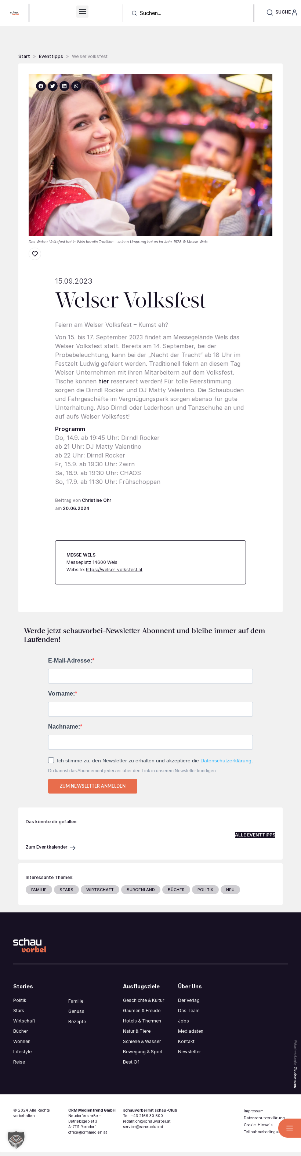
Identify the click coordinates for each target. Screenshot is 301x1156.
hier (104, 381)
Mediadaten (190, 1031)
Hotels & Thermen (142, 1021)
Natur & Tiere (136, 1031)
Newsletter (189, 1051)
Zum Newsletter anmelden (93, 786)
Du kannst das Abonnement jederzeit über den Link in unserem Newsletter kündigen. (132, 771)
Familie (75, 1001)
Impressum (254, 1111)
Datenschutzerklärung (225, 760)
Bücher (20, 1031)
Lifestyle (22, 1051)
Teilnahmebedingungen (266, 1132)
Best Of (131, 1062)
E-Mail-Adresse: (70, 661)
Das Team (189, 1010)
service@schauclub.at (143, 1126)
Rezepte (77, 1021)
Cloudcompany (295, 1077)
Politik (19, 1000)
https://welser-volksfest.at (114, 569)
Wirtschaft (24, 1021)
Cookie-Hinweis (258, 1125)
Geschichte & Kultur (143, 1000)
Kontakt (186, 1041)
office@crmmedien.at (87, 1132)
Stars (18, 1010)
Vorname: (61, 694)
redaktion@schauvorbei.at (146, 1121)
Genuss (76, 1011)
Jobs (183, 1021)
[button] (82, 12)
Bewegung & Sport (143, 1051)
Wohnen (21, 1041)
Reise (19, 1062)
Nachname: (64, 727)
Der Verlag (189, 1000)
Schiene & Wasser (142, 1041)
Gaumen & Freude (141, 1010)
